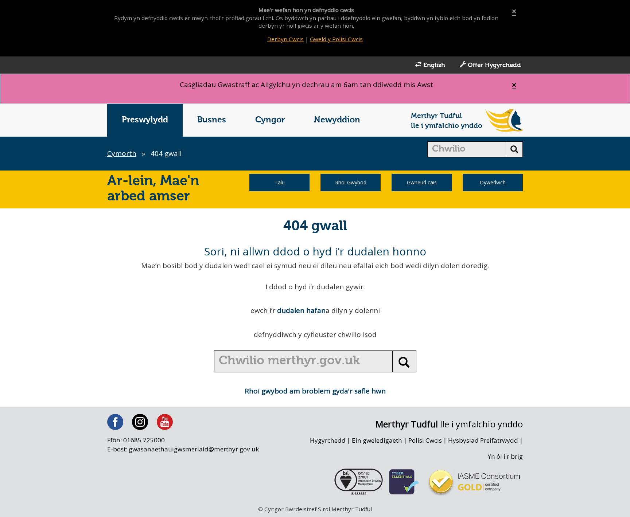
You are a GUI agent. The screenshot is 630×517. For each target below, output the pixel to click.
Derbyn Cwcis (285, 39)
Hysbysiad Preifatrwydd (483, 440)
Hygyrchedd (328, 440)
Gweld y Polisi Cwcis (336, 39)
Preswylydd (145, 120)
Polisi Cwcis (425, 440)
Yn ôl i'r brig (505, 456)
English (433, 65)
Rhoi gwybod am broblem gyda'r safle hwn (315, 391)
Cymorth (121, 153)
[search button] (514, 149)
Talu (280, 182)
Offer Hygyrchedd (493, 65)
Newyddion (337, 120)
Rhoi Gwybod (350, 182)
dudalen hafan (301, 310)
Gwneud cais (422, 182)
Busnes (211, 120)
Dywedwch (493, 182)
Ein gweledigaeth (377, 440)
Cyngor (270, 120)
